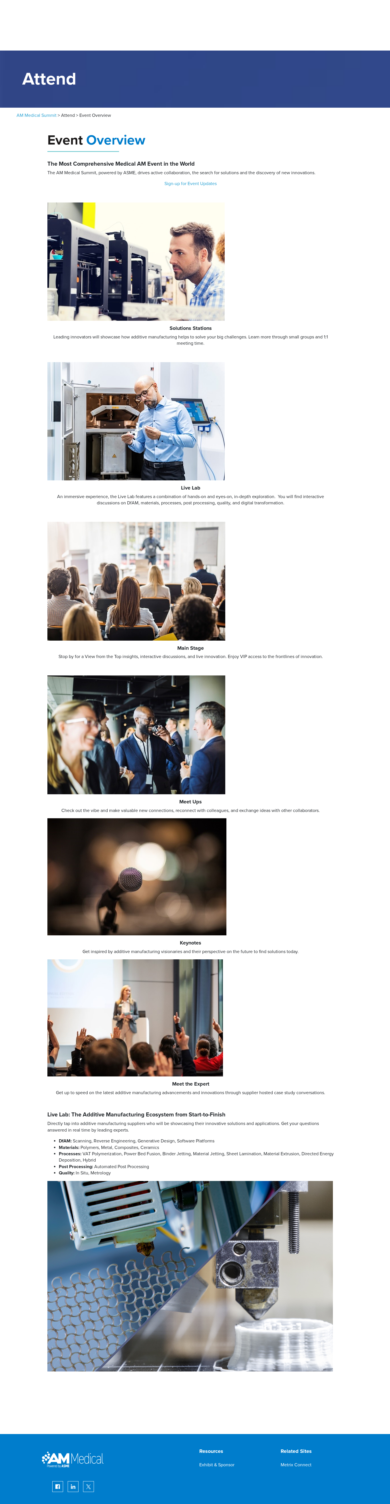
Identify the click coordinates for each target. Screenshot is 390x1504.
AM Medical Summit (37, 115)
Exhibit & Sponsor (216, 1465)
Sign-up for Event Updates (190, 184)
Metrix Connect (296, 1465)
